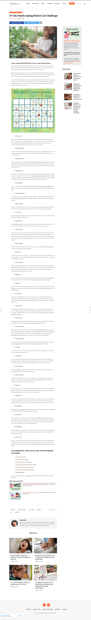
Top (46, 616)
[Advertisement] (72, 125)
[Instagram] (48, 604)
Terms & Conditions (48, 609)
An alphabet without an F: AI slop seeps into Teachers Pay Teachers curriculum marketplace (77, 108)
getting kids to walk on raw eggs (41, 279)
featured (39, 509)
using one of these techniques (24, 248)
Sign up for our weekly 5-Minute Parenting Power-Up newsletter (34, 483)
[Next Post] (90, 309)
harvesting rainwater (39, 330)
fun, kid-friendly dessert (20, 409)
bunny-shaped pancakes (17, 343)
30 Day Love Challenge (20, 457)
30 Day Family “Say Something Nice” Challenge (26, 464)
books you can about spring (36, 162)
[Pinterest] (56, 510)
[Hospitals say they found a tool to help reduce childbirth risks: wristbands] (45, 545)
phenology (29, 238)
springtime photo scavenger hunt (39, 176)
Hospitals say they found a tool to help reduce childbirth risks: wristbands (45, 557)
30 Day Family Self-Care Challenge (23, 462)
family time (31, 509)
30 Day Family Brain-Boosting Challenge (24, 469)
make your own (34, 432)
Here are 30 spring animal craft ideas (30, 323)
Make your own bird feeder (44, 186)
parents (17, 512)
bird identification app (28, 257)
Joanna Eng (13, 18)
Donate (65, 609)
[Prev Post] (1, 309)
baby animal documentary (20, 198)
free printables (27, 475)
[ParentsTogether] (15, 4)
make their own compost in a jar (43, 418)
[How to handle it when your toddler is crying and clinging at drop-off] (20, 545)
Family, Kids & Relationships (16, 12)
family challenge (22, 509)
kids (11, 512)
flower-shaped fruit (37, 343)
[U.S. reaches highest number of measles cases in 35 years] (20, 572)
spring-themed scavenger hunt (38, 174)
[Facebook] (44, 604)
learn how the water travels (39, 444)
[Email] (4, 73)
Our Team (28, 609)
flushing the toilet (15, 335)
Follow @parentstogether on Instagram (30, 492)
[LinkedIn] (54, 510)
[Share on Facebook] (4, 66)
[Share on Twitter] (4, 70)
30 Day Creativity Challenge (21, 459)
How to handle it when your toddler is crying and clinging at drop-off (21, 557)
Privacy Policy (37, 609)
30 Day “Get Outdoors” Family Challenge (24, 467)
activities (12, 509)
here (54, 257)
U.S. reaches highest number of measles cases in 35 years (77, 97)
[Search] (84, 3)
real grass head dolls (42, 288)
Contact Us (58, 609)
